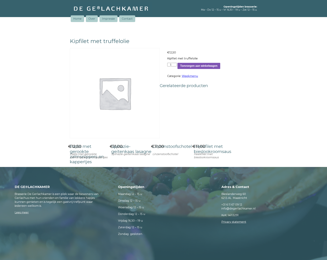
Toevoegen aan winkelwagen (198, 65)
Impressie (108, 18)
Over (91, 18)
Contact (127, 18)
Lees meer (22, 212)
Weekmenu (190, 76)
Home (77, 18)
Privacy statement (233, 221)
